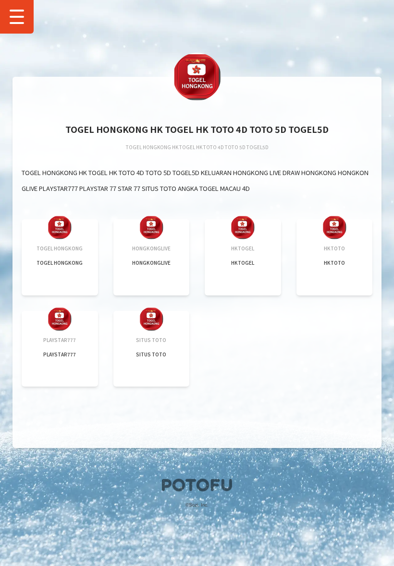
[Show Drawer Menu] (17, 17)
